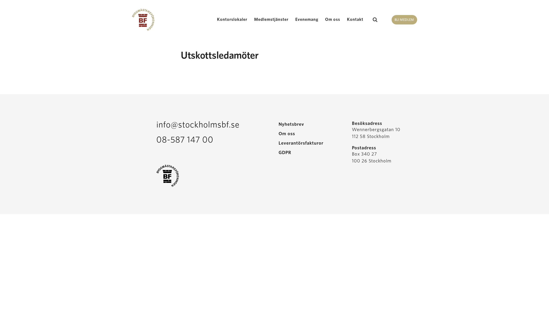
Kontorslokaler (232, 19)
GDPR (285, 152)
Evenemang (306, 19)
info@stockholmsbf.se (198, 125)
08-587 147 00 (184, 140)
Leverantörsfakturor (301, 143)
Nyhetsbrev (291, 124)
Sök (375, 19)
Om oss (332, 19)
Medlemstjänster (271, 19)
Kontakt (355, 19)
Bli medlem (404, 19)
